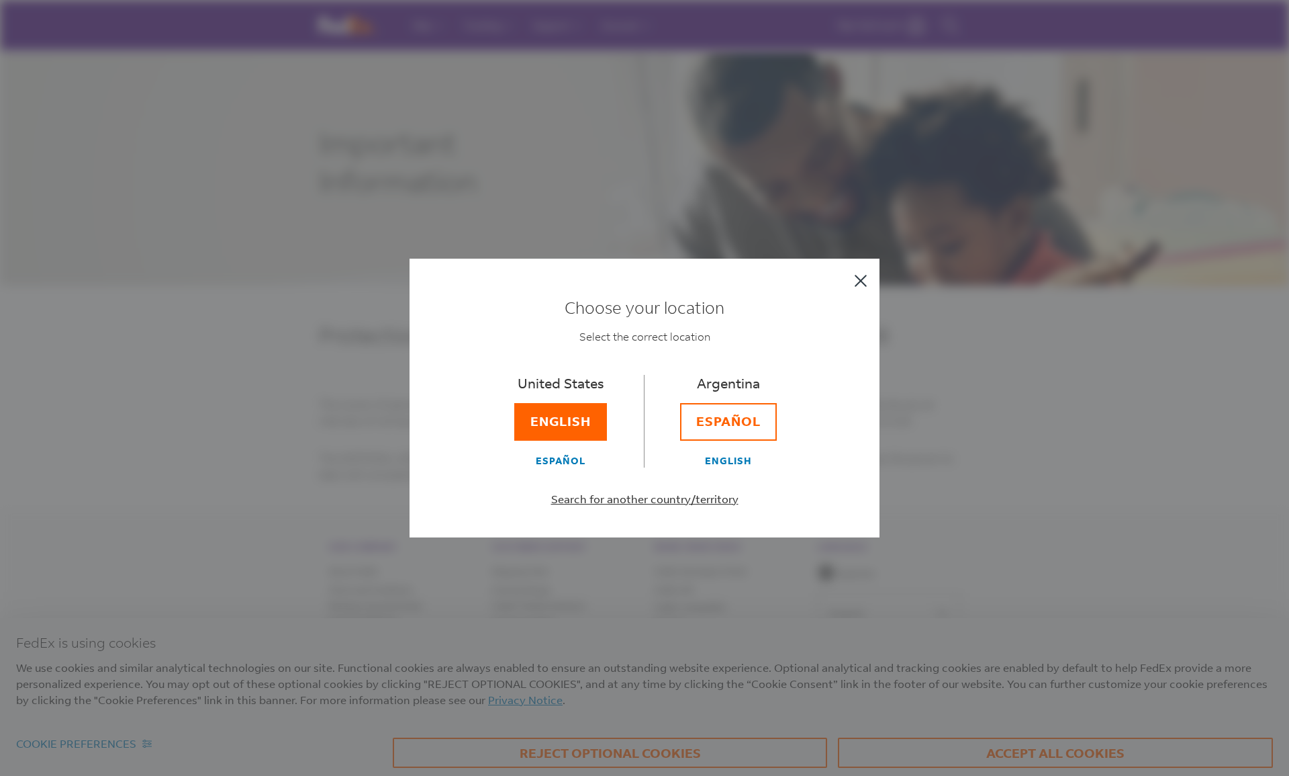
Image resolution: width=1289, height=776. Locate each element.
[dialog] (644, 388)
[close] (860, 281)
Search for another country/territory (644, 499)
